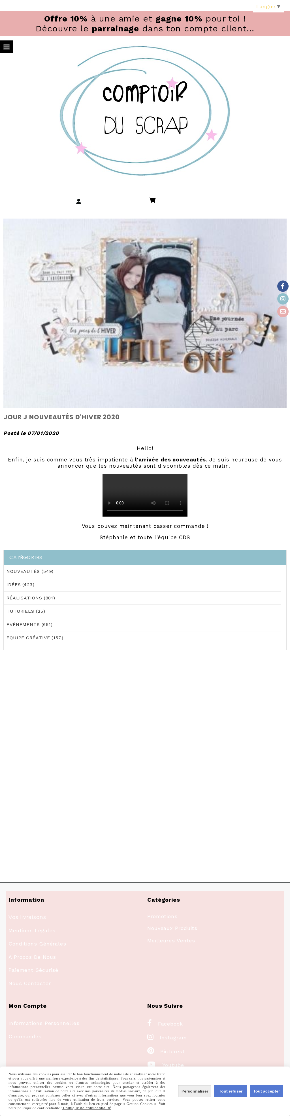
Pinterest (166, 1051)
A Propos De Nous (32, 957)
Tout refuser (230, 1091)
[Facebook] (283, 286)
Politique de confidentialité (86, 1108)
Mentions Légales (32, 930)
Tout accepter (266, 1091)
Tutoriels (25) (26, 611)
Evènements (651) (30, 624)
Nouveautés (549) (30, 571)
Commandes (25, 1036)
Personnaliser (195, 1091)
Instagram (167, 1038)
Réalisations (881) (31, 598)
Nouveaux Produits (172, 928)
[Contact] (283, 311)
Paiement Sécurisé (33, 970)
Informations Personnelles (44, 1023)
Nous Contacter (29, 983)
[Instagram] (283, 299)
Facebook (165, 1024)
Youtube (165, 1065)
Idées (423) (21, 584)
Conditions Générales (37, 944)
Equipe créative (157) (35, 637)
